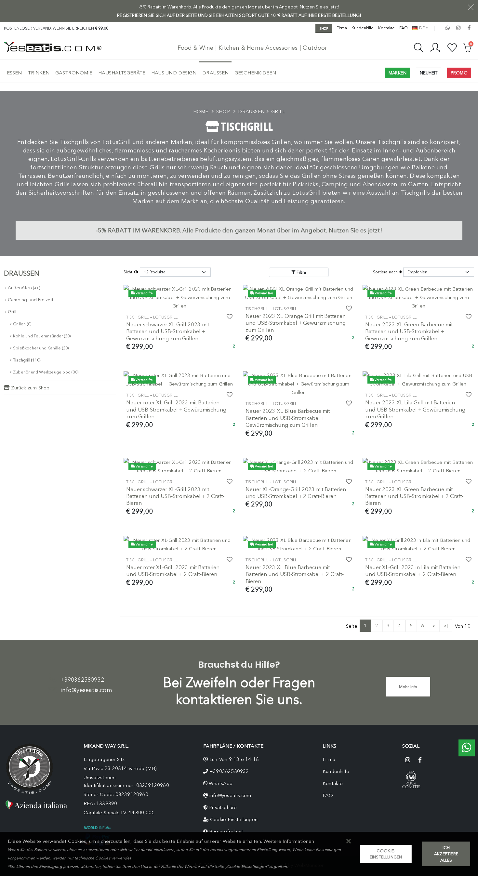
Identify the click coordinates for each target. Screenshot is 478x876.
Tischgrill (137, 317)
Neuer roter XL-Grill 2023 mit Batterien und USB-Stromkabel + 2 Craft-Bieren (172, 570)
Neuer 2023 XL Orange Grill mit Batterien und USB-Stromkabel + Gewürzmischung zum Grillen (296, 323)
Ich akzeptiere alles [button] (446, 853)
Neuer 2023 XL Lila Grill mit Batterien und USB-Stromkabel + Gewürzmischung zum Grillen (415, 409)
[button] (349, 842)
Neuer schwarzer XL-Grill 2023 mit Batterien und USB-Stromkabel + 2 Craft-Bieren (175, 496)
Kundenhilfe (363, 27)
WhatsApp (221, 783)
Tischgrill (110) (26, 360)
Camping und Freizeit (30, 300)
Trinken (39, 73)
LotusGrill (165, 317)
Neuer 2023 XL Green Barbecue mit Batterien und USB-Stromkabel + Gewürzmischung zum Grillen (409, 331)
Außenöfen (24, 288)
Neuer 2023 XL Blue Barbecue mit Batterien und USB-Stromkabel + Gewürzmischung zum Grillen (288, 418)
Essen (14, 73)
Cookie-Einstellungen (234, 819)
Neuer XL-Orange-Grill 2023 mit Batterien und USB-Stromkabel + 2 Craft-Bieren (296, 492)
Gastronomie (73, 73)
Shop (223, 111)
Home (200, 111)
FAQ (403, 27)
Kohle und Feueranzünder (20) (42, 335)
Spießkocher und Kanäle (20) (41, 348)
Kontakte (386, 27)
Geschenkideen (255, 73)
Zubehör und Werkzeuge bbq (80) (45, 372)
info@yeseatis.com (86, 690)
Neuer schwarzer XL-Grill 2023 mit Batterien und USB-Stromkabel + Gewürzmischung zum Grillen (167, 331)
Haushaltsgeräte (121, 73)
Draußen (215, 73)
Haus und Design (174, 73)
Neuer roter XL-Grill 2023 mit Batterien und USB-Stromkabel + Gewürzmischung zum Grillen (176, 409)
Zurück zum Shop (29, 388)
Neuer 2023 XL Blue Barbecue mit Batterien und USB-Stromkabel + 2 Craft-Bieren (295, 574)
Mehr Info (408, 686)
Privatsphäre (223, 807)
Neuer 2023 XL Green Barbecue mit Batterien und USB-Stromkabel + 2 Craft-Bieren (414, 496)
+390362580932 (82, 679)
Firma (342, 27)
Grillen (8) (22, 323)
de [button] (421, 27)
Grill (278, 111)
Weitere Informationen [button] (288, 841)
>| (446, 626)
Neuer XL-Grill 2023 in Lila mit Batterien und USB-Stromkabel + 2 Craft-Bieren (412, 570)
